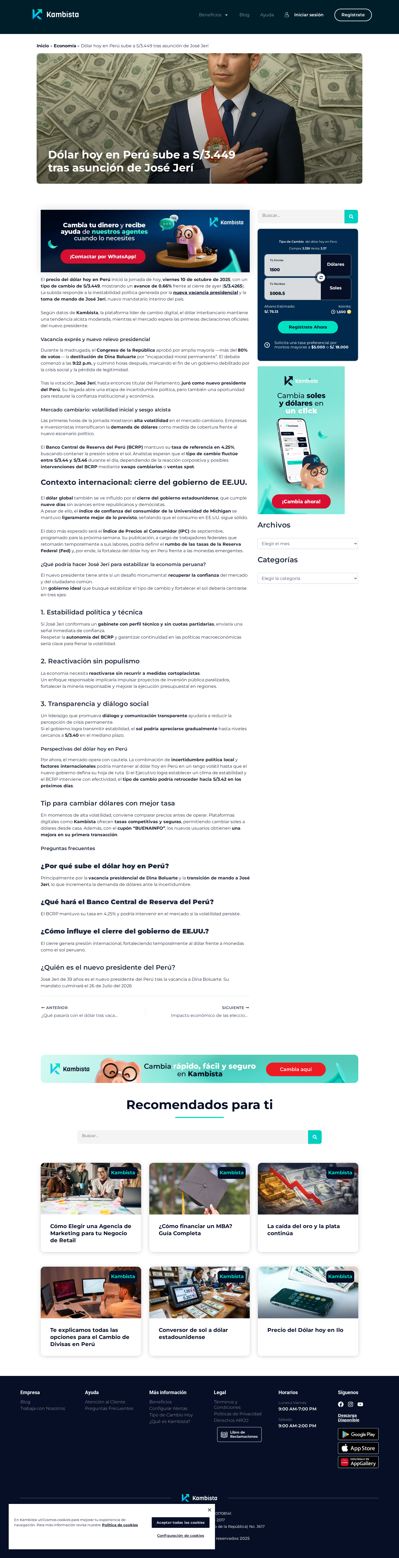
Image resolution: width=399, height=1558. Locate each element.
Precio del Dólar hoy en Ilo (305, 1330)
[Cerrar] (209, 1510)
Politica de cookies (120, 1525)
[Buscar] (351, 216)
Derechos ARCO (231, 1420)
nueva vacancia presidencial (205, 292)
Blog (244, 14)
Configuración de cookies (180, 1535)
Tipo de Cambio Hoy (171, 1415)
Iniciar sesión (309, 14)
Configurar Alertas (168, 1408)
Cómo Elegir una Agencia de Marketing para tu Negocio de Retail (90, 1233)
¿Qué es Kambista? (169, 1421)
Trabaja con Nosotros (42, 1408)
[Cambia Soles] (301, 439)
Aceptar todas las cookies (181, 1522)
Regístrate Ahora (308, 327)
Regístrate (353, 14)
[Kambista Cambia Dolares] (145, 240)
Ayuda (267, 14)
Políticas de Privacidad (238, 1413)
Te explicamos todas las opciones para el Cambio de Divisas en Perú (89, 1337)
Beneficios (210, 14)
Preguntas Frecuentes (109, 1408)
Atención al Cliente (105, 1401)
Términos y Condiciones (227, 1404)
